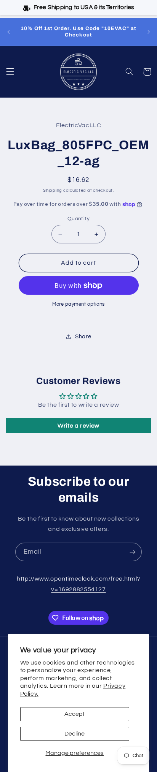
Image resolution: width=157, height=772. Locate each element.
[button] (10, 72)
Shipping (52, 190)
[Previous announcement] (8, 32)
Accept (74, 714)
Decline (74, 734)
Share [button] (83, 336)
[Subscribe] (132, 552)
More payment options (78, 304)
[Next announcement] (148, 32)
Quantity (78, 218)
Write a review (78, 426)
